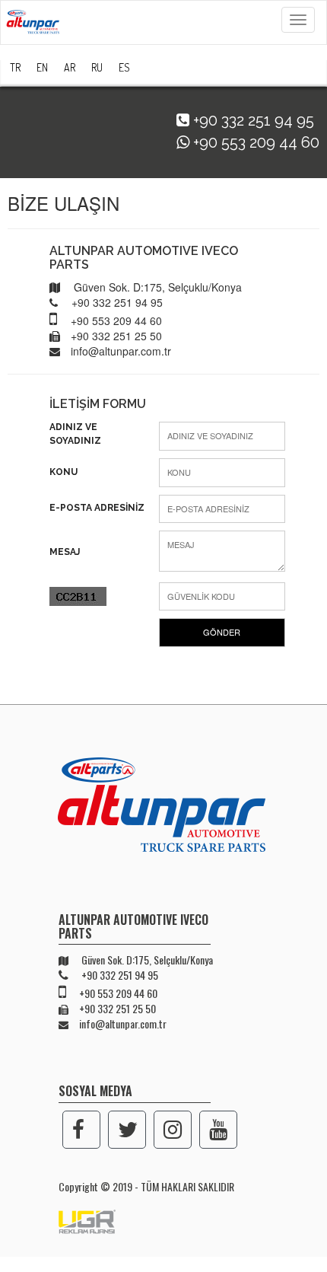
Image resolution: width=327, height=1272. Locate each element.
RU (97, 67)
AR (69, 67)
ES (124, 67)
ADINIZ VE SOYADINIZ (75, 433)
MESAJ (64, 552)
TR (15, 67)
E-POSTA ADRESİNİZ (96, 507)
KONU (63, 472)
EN (42, 67)
